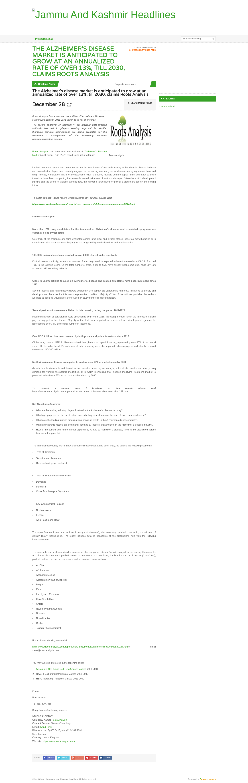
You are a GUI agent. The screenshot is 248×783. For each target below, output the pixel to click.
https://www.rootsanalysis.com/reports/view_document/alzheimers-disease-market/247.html (80, 646)
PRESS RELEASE (44, 39)
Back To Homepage (146, 47)
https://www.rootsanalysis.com (59, 741)
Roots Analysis (40, 151)
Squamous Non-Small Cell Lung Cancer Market (61, 669)
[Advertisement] (173, 26)
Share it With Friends (141, 103)
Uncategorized (166, 106)
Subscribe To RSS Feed (144, 50)
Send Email (46, 727)
